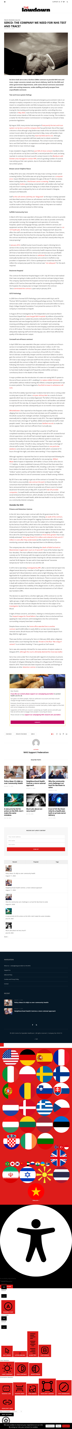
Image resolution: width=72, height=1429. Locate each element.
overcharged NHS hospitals (35, 316)
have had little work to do (44, 136)
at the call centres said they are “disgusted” (28, 197)
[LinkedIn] (3, 95)
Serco (33, 734)
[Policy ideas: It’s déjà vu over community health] (9, 871)
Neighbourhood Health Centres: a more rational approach (36, 783)
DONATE (37, 722)
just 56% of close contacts (43, 151)
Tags (57, 862)
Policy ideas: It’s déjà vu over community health (13, 782)
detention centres (29, 667)
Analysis (17, 20)
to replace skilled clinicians (49, 380)
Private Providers (9, 20)
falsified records (48, 423)
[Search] (67, 2)
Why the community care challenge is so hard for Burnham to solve (56, 784)
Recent (15, 862)
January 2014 (15, 245)
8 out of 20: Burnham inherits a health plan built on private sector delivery (57, 812)
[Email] (3, 100)
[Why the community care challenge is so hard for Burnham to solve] (9, 899)
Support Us (7, 970)
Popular (36, 862)
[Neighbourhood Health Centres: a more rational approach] (9, 885)
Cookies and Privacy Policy (11, 979)
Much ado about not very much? (34, 810)
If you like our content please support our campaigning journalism (32, 694)
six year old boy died (40, 395)
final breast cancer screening (38, 181)
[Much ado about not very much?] (9, 928)
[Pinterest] (63, 734)
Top (36, 1039)
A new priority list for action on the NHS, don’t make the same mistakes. (13, 812)
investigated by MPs (34, 568)
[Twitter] (3, 90)
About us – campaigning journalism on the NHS (17, 966)
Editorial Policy (8, 975)
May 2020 (21, 113)
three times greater (49, 535)
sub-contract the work (37, 482)
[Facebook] (3, 85)
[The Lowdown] (36, 8)
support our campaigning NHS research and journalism (43, 715)
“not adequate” (50, 263)
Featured (9, 734)
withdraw (41, 255)
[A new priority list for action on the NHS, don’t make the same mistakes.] (9, 914)
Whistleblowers (14, 411)
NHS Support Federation (36, 752)
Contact (6, 984)
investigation (13, 606)
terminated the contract (22, 288)
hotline (22, 184)
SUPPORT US (56, 2)
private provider (21, 734)
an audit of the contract (54, 517)
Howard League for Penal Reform (24, 616)
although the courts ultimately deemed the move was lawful (41, 652)
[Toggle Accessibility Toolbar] (2, 1045)
